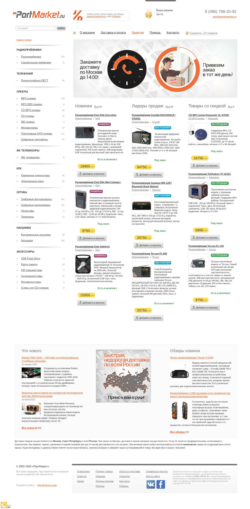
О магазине (87, 32)
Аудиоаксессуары (31, 276)
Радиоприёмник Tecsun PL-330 (206, 246)
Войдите (116, 16)
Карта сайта (153, 476)
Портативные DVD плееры (36, 133)
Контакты (173, 32)
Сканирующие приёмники (36, 62)
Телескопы (27, 216)
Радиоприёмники (83, 118)
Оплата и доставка (129, 471)
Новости (82, 476)
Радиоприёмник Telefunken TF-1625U (209, 174)
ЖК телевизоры (30, 157)
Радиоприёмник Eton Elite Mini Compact (98, 182)
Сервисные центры (157, 471)
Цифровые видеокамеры (35, 205)
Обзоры (100, 486)
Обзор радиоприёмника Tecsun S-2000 (191, 357)
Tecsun (155, 257)
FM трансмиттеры (31, 270)
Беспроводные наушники (36, 234)
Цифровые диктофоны (34, 139)
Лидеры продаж (104, 481)
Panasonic (213, 118)
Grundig (156, 122)
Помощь (155, 32)
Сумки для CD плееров (35, 287)
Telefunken (214, 177)
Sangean (156, 190)
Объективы (27, 210)
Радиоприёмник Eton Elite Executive (95, 115)
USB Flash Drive (30, 258)
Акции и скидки (24, 40)
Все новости (29, 427)
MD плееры (28, 121)
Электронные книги (32, 181)
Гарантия (138, 32)
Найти (61, 28)
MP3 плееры (28, 98)
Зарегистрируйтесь (96, 16)
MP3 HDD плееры (31, 104)
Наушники (27, 240)
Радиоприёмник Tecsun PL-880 (149, 253)
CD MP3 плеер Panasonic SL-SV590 (208, 115)
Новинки (100, 476)
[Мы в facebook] (160, 488)
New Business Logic (47, 485)
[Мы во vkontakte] (150, 488)
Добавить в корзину (93, 174)
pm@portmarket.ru (224, 16)
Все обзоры (177, 432)
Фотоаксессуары (31, 281)
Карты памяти (29, 264)
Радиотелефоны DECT (34, 80)
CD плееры (27, 116)
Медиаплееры (29, 127)
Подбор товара (104, 471)
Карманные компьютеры (35, 175)
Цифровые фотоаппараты (36, 199)
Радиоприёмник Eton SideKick (92, 246)
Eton (98, 118)
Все (96, 106)
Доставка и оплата (113, 32)
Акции (80, 481)
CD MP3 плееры (196, 118)
